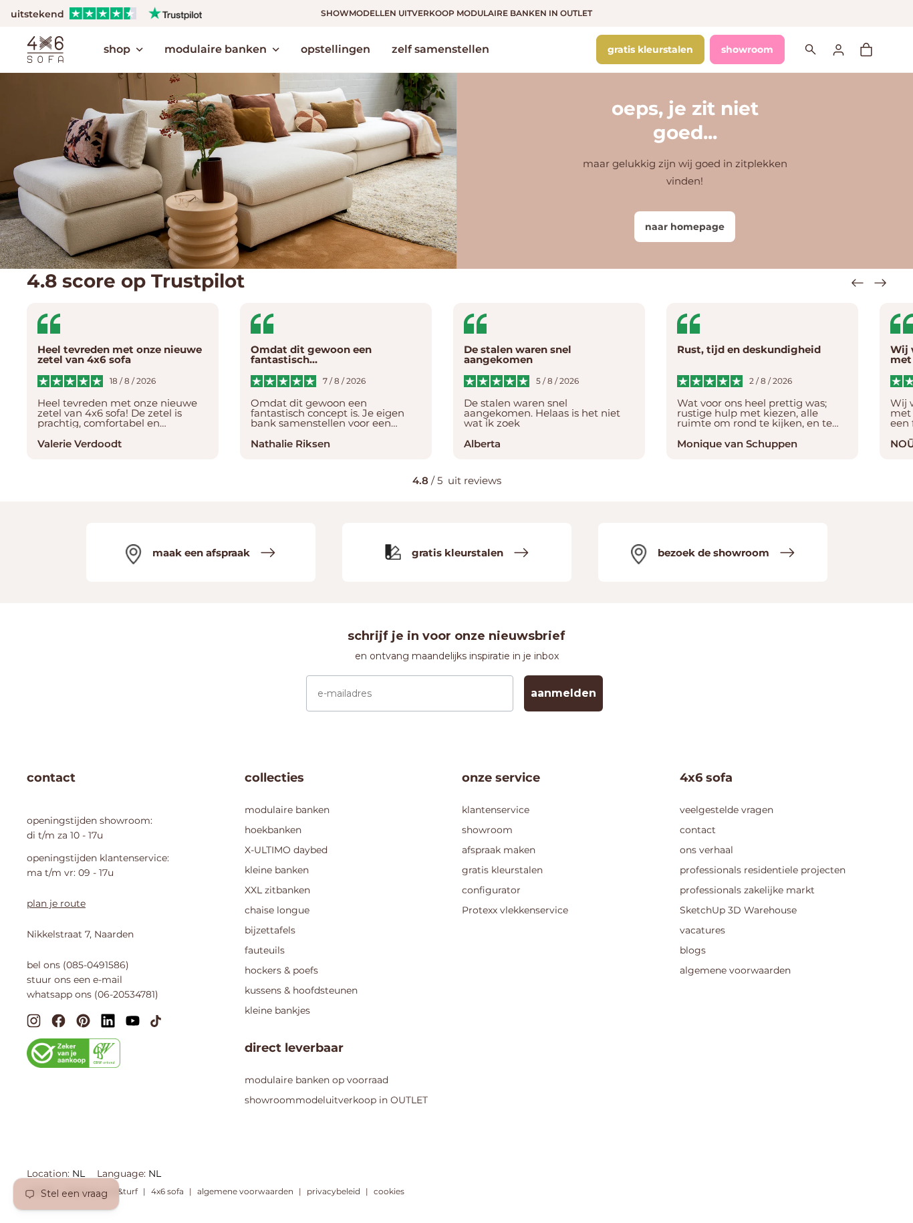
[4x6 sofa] (45, 48)
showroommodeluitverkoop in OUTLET (336, 1100)
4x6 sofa (167, 1191)
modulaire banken (215, 49)
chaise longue (277, 910)
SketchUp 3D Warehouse (738, 910)
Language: (122, 1174)
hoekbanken (273, 830)
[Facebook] (58, 1020)
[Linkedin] (108, 1020)
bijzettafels (270, 930)
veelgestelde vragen (726, 810)
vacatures (702, 930)
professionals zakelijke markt (747, 890)
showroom (747, 49)
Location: (49, 1174)
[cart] (873, 49)
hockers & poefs (281, 970)
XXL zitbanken (277, 890)
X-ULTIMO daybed (286, 850)
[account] (846, 49)
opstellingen (335, 49)
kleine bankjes (277, 1010)
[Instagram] (34, 1020)
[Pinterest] (83, 1020)
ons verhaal (706, 850)
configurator (491, 890)
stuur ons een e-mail (74, 980)
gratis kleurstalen (650, 49)
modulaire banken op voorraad (316, 1080)
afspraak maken (498, 850)
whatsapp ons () (92, 994)
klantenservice (495, 810)
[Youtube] (133, 1019)
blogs (693, 950)
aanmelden (563, 693)
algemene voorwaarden (735, 970)
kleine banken (277, 870)
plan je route (56, 903)
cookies (389, 1191)
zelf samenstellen (440, 49)
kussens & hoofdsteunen (301, 990)
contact (698, 830)
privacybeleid (333, 1191)
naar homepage (685, 227)
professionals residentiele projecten (762, 870)
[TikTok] (155, 1019)
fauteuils (265, 950)
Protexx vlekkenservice (515, 910)
